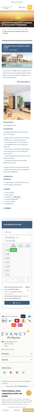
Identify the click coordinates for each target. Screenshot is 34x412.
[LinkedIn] (17, 372)
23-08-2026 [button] (10, 237)
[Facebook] (4, 372)
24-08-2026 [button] (10, 241)
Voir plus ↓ (17, 197)
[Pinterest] (11, 372)
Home (4, 29)
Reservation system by (17, 386)
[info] (28, 290)
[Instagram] (23, 372)
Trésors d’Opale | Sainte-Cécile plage (18, 29)
